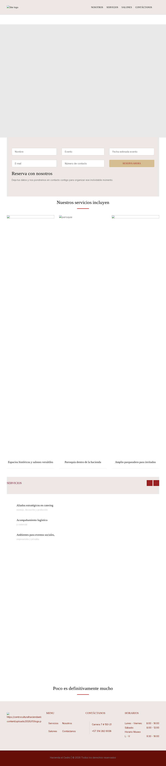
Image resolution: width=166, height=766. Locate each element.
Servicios (112, 7)
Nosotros (97, 7)
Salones (127, 7)
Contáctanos (143, 7)
